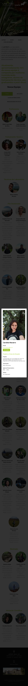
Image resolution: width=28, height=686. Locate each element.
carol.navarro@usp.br (8, 347)
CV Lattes (6, 350)
